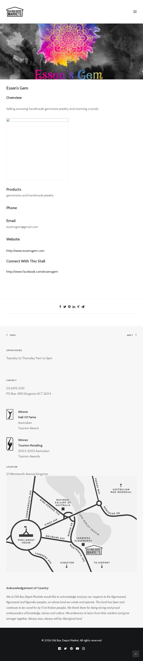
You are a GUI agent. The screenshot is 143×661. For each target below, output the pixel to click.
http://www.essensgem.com (25, 251)
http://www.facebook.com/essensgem (32, 272)
